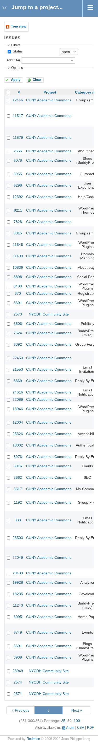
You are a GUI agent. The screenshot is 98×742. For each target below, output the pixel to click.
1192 (18, 502)
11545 (18, 244)
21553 (18, 369)
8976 (18, 457)
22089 (18, 399)
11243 (18, 605)
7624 (18, 333)
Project (50, 92)
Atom (70, 728)
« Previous (20, 710)
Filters (16, 45)
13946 (18, 409)
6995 (18, 617)
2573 (18, 314)
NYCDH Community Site (49, 314)
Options (17, 68)
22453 (18, 358)
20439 (18, 573)
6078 (18, 160)
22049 (18, 557)
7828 (18, 222)
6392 (18, 344)
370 (18, 293)
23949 (18, 671)
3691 (18, 303)
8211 (18, 210)
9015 (18, 233)
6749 (18, 632)
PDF (90, 728)
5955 (18, 174)
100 (77, 721)
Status (17, 51)
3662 (18, 477)
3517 (18, 489)
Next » (76, 710)
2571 (18, 694)
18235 (18, 594)
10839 (18, 267)
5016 (18, 466)
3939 (18, 657)
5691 (18, 646)
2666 (18, 151)
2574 (18, 682)
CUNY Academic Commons (48, 100)
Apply (15, 80)
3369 (18, 381)
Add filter (13, 60)
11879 (18, 137)
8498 (18, 286)
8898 (18, 277)
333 (18, 520)
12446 (18, 100)
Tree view (18, 26)
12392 (18, 197)
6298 (18, 185)
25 (63, 721)
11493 (18, 256)
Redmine (33, 739)
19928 (18, 582)
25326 (18, 434)
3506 (18, 323)
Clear (37, 80)
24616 (18, 392)
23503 (18, 538)
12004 (18, 422)
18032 (18, 445)
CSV (80, 728)
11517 (18, 116)
